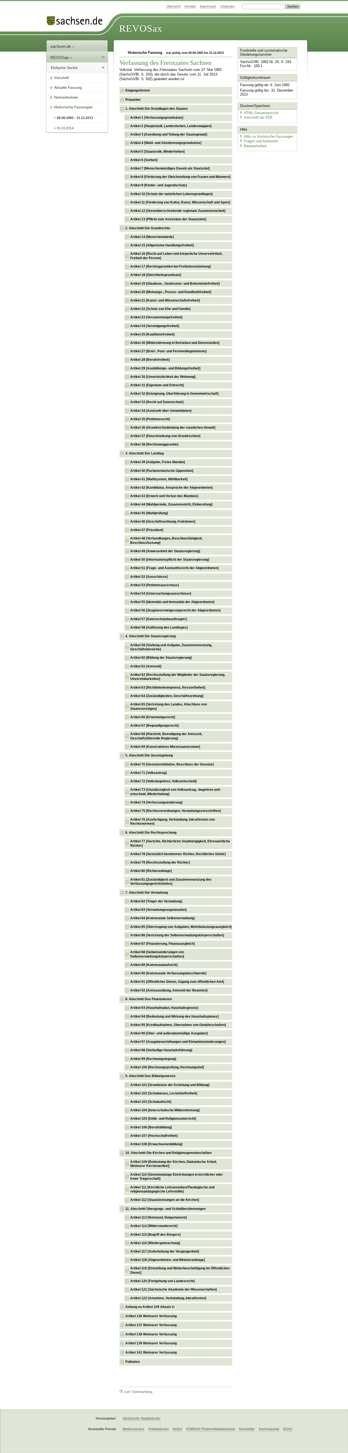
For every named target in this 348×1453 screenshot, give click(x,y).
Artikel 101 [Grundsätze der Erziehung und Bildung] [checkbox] (169, 1085)
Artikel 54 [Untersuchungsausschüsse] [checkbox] (160, 593)
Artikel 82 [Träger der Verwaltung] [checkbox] (156, 901)
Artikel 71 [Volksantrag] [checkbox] (148, 773)
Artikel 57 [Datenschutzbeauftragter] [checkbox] (158, 619)
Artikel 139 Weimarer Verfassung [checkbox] (151, 1343)
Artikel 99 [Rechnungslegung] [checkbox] (153, 1059)
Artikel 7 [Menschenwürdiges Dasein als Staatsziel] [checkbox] (170, 168)
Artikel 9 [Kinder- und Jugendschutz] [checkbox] (158, 185)
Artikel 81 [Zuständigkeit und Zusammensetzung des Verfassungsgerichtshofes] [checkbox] (171, 882)
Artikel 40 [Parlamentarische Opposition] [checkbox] (161, 471)
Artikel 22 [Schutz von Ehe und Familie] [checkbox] (160, 309)
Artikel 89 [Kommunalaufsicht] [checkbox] (154, 965)
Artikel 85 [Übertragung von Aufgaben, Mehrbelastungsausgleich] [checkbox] (181, 927)
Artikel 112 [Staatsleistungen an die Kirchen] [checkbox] (164, 1200)
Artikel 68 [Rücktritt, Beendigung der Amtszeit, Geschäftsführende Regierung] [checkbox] (166, 736)
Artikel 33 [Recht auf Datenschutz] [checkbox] (157, 402)
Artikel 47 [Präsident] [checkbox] (146, 530)
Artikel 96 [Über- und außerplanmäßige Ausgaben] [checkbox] (169, 1033)
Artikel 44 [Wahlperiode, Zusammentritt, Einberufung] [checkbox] (171, 504)
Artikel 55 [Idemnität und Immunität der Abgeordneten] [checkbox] (172, 602)
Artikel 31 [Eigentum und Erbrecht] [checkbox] (157, 385)
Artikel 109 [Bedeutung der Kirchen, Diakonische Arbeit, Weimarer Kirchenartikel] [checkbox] (173, 1164)
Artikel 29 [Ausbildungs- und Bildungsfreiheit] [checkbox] (165, 368)
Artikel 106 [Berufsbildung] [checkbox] (151, 1127)
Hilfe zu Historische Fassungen (268, 136)
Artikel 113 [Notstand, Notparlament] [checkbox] (158, 1217)
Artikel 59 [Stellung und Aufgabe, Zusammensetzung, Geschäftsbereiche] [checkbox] (171, 647)
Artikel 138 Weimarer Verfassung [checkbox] (151, 1334)
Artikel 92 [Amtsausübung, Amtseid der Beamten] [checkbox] (168, 990)
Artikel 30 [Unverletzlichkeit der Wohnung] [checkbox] (162, 377)
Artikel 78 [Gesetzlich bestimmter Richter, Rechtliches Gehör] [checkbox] (178, 854)
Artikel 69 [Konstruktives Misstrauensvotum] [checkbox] (165, 747)
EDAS (287, 1429)
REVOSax (140, 28)
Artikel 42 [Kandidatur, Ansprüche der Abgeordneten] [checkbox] (171, 487)
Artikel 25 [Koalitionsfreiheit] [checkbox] (152, 334)
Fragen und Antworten (261, 141)
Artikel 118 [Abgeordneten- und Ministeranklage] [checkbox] (167, 1260)
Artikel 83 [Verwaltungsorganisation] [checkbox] (158, 910)
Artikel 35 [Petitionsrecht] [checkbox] (150, 419)
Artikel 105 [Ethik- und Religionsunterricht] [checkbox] (163, 1119)
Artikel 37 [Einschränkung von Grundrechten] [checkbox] (165, 436)
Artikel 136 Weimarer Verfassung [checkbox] (151, 1316)
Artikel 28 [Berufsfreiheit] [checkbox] (150, 360)
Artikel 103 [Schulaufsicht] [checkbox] (150, 1102)
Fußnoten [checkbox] (132, 1362)
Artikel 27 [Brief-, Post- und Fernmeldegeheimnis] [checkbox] (168, 351)
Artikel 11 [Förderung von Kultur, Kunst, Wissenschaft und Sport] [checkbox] (180, 202)
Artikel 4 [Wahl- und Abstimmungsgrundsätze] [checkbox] (165, 143)
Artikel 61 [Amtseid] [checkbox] (145, 666)
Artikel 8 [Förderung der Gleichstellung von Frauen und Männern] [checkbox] (180, 177)
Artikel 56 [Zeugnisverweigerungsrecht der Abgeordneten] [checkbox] (175, 610)
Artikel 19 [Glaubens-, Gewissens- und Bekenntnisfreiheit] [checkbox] (175, 283)
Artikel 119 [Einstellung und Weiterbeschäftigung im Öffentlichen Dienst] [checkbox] (179, 1270)
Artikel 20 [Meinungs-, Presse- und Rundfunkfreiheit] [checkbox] (170, 292)
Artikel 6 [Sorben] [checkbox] (143, 160)
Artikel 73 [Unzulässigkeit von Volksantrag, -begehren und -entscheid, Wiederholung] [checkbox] (176, 792)
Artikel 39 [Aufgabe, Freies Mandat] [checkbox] (157, 462)
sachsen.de (61, 46)
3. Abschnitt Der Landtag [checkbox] (144, 453)
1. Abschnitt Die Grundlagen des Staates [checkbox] (156, 109)
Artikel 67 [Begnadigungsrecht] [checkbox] (154, 725)
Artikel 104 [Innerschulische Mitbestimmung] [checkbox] (165, 1110)
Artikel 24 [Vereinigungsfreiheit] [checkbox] (154, 326)
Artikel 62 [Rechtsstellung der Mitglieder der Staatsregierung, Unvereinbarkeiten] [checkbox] (177, 677)
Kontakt (190, 6)
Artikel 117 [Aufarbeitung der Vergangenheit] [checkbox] (164, 1251)
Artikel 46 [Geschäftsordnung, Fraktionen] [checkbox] (162, 521)
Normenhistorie (66, 97)
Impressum (208, 6)
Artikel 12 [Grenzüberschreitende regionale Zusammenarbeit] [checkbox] (177, 211)
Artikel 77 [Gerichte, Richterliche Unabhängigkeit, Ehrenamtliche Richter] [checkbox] (180, 843)
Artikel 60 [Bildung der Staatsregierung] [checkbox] (161, 658)
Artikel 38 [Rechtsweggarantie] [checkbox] (154, 444)
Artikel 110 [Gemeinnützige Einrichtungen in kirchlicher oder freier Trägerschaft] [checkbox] (176, 1177)
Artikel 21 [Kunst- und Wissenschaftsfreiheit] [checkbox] (165, 300)
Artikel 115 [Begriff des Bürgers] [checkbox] (155, 1235)
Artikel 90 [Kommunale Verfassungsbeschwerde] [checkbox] (168, 973)
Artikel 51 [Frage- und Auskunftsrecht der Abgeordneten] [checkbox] (174, 568)
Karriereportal (269, 1429)
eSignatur (227, 6)
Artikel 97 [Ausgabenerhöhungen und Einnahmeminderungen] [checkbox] (178, 1042)
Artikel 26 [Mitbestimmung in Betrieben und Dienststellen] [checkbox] (174, 343)
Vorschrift (61, 78)
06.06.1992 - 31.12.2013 (75, 118)
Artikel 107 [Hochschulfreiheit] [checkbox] (154, 1136)
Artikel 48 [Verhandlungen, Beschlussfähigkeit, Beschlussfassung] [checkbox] (166, 540)
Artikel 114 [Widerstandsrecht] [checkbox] (154, 1226)
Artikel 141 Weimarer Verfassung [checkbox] (151, 1352)
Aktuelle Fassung (68, 88)
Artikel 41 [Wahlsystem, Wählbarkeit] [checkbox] (159, 479)
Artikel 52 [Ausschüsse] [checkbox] (149, 577)
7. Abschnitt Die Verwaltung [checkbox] (146, 893)
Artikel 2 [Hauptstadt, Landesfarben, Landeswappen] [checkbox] (171, 126)
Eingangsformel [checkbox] (137, 90)
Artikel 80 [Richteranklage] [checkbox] (151, 871)
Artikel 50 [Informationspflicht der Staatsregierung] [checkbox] (169, 559)
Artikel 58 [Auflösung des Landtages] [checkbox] (159, 627)
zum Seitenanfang (138, 1392)
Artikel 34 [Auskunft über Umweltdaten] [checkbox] (160, 411)
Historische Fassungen (73, 107)
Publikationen (158, 1429)
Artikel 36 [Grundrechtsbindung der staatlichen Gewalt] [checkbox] (172, 427)
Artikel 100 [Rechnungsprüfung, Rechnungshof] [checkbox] (167, 1067)
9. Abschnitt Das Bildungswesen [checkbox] (150, 1076)
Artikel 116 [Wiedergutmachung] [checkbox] (155, 1243)
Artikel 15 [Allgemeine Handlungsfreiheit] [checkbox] (162, 245)
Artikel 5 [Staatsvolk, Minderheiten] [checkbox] (157, 151)
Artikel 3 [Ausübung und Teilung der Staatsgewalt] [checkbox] (168, 134)
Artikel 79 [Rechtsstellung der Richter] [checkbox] (160, 862)
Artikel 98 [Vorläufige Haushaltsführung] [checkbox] (161, 1050)
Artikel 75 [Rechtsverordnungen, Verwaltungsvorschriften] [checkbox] (175, 811)
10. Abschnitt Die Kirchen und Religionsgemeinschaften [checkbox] (168, 1153)
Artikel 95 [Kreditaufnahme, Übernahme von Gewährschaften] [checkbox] (178, 1025)
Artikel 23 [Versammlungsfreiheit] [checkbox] (156, 317)
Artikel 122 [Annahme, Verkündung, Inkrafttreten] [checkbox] (168, 1298)
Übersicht (173, 6)
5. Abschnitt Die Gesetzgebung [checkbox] (149, 755)
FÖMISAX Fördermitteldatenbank (210, 1429)
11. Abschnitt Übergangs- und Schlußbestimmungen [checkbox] (165, 1209)
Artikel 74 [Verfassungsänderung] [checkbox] (156, 802)
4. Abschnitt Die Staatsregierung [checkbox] (150, 636)
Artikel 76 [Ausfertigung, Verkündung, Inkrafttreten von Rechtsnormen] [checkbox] (172, 822)
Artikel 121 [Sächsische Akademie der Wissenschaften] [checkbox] (173, 1289)
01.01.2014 (65, 128)
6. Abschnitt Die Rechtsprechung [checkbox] (150, 832)
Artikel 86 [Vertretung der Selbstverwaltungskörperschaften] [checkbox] (177, 935)
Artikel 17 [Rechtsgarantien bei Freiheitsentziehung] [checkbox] (170, 266)
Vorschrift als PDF (258, 117)
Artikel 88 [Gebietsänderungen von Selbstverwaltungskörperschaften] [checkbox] (157, 954)
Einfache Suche (64, 67)
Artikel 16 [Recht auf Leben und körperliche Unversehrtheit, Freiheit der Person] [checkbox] (176, 256)
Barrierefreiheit (255, 146)
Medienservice (133, 1429)
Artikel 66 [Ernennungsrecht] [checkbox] (152, 717)
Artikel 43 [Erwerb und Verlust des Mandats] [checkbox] (164, 496)
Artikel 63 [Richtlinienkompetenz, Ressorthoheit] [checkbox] (167, 687)
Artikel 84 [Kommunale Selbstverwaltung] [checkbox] (162, 918)
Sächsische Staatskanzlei (141, 1418)
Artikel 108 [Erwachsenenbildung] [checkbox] (156, 1144)
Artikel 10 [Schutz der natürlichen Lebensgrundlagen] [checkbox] (171, 194)
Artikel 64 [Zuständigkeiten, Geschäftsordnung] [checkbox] (166, 696)
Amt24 (177, 1429)
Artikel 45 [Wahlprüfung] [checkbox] (149, 513)
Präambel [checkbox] (132, 100)
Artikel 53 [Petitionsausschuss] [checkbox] (154, 585)
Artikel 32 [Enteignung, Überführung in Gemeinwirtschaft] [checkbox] (174, 394)
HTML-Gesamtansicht (261, 113)
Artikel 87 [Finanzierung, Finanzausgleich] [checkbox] (162, 944)
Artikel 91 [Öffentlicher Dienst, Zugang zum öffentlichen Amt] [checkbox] (177, 982)
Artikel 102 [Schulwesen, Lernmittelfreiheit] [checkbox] (163, 1093)
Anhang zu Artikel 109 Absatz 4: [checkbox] (150, 1307)
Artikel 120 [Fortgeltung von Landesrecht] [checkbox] (162, 1281)
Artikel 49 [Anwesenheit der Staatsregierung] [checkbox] (165, 551)
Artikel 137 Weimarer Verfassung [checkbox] (151, 1325)
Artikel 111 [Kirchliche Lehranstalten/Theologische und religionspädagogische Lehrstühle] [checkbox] (172, 1189)
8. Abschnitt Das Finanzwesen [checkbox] (148, 999)
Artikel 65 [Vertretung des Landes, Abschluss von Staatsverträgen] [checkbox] (168, 706)
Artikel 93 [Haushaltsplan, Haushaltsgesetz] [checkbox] (164, 1008)
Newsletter (247, 1429)
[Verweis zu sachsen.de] (76, 21)
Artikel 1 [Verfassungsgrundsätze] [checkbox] (156, 118)
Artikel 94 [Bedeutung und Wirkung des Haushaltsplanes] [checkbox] (174, 1016)
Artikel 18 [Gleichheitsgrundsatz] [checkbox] (155, 275)
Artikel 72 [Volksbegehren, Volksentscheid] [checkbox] (163, 781)
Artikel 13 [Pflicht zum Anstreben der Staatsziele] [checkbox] (168, 219)
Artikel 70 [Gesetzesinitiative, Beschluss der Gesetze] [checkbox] (172, 764)
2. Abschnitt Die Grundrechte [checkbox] (147, 228)
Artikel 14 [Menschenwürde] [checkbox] (152, 237)
